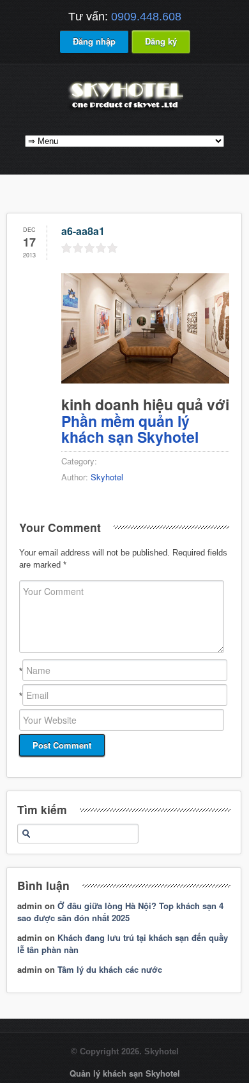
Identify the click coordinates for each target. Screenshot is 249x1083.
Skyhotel (107, 477)
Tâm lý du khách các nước (109, 969)
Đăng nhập (94, 41)
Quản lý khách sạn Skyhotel (125, 1073)
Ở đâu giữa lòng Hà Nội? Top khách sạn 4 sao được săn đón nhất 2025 (120, 912)
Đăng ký (161, 41)
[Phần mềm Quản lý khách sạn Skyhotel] (124, 110)
